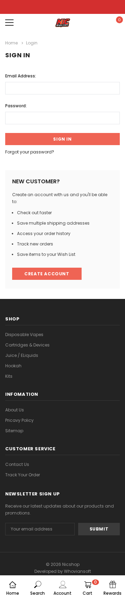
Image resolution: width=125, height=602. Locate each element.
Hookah (13, 366)
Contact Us (17, 464)
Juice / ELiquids (21, 355)
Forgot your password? (29, 152)
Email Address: (20, 76)
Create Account (46, 274)
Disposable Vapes (24, 334)
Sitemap (14, 431)
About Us (14, 410)
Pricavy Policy (19, 420)
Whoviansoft (77, 571)
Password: (16, 106)
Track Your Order (22, 475)
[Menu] (9, 22)
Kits (8, 376)
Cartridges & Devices (27, 345)
